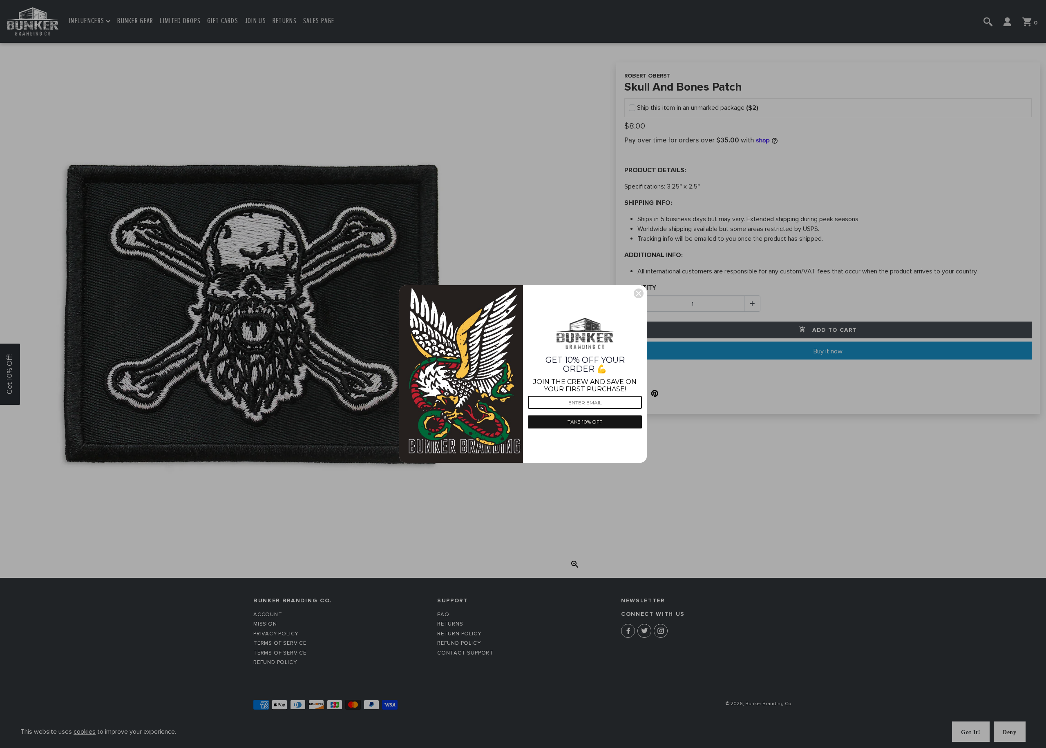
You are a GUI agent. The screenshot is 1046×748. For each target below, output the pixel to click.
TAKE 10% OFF (585, 422)
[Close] (639, 293)
